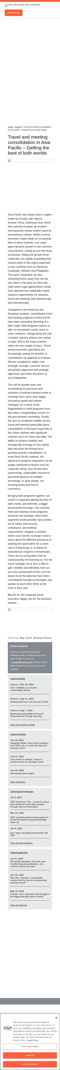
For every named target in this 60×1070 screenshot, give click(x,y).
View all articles (17, 782)
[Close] (56, 1017)
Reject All (30, 1055)
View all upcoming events (22, 724)
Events (28, 638)
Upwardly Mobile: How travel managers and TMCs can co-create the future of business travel (29, 745)
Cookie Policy (32, 1040)
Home (10, 127)
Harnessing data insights (22, 773)
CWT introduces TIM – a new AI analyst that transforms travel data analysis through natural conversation (29, 804)
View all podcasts (18, 905)
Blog (22, 638)
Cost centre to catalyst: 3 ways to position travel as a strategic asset (26, 760)
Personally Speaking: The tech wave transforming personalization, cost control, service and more (28, 864)
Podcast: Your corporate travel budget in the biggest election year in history (30, 895)
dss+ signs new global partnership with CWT (29, 834)
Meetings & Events (42, 638)
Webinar (14, 684)
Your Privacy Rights (30, 1046)
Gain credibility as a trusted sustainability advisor (23, 689)
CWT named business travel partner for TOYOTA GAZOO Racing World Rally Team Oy (29, 819)
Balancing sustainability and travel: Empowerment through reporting (27, 715)
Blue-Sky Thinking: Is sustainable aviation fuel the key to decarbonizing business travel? (28, 880)
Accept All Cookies (30, 1064)
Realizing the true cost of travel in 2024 (29, 702)
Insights (18, 127)
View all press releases (21, 843)
